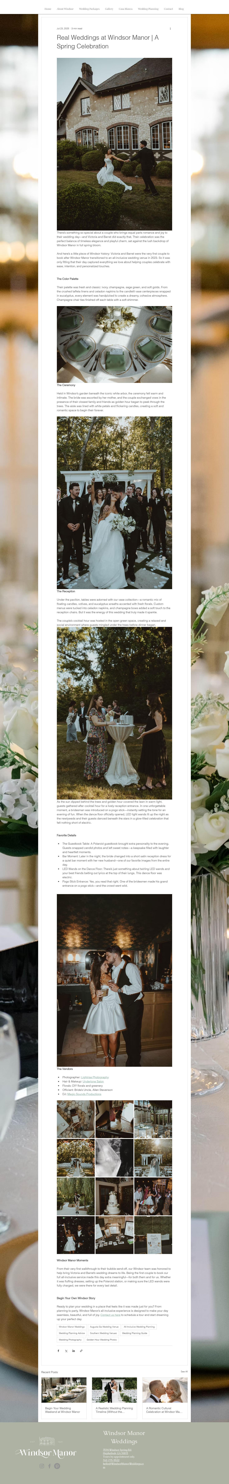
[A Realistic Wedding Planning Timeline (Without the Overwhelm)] (114, 1390)
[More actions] (170, 28)
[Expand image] (76, 1119)
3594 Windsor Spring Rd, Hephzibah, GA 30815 (117, 1451)
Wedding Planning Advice (72, 1333)
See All (184, 1371)
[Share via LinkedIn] (73, 1350)
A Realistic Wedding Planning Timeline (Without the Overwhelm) (114, 1410)
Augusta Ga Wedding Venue (104, 1326)
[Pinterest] (57, 1466)
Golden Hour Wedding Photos (102, 1339)
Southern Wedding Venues (103, 1333)
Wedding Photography (70, 1339)
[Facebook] (49, 1466)
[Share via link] (81, 1350)
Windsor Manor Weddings (72, 1326)
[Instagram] (42, 1466)
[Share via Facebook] (58, 1350)
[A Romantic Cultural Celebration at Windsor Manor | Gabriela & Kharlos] (165, 1390)
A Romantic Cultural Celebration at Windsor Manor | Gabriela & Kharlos (165, 1410)
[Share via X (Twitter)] (65, 1350)
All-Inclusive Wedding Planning (139, 1326)
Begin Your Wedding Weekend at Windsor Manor (62, 1410)
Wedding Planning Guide (134, 1333)
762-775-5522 (111, 1460)
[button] (65, 7)
